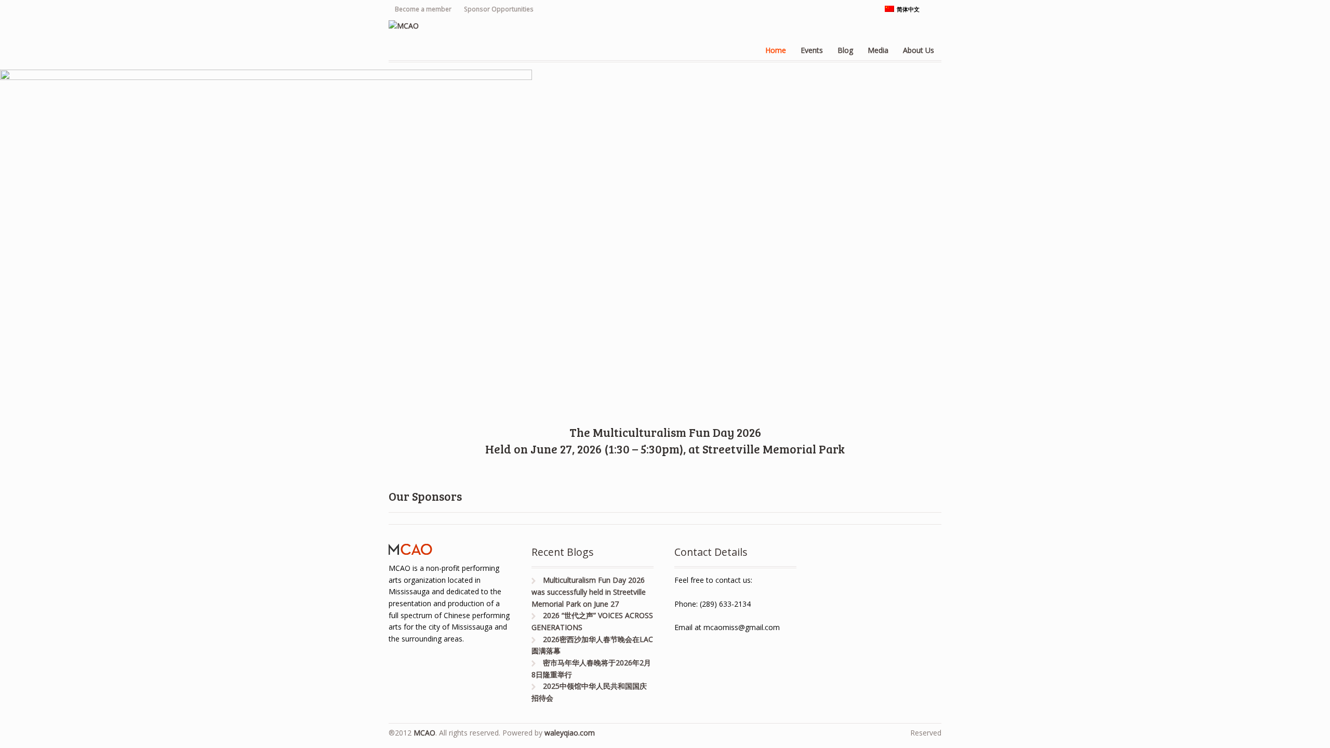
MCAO (424, 733)
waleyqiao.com (569, 733)
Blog (845, 50)
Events (812, 50)
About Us (918, 50)
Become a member (423, 9)
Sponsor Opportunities (499, 9)
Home (775, 50)
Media (878, 50)
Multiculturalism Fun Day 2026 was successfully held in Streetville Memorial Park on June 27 (588, 591)
